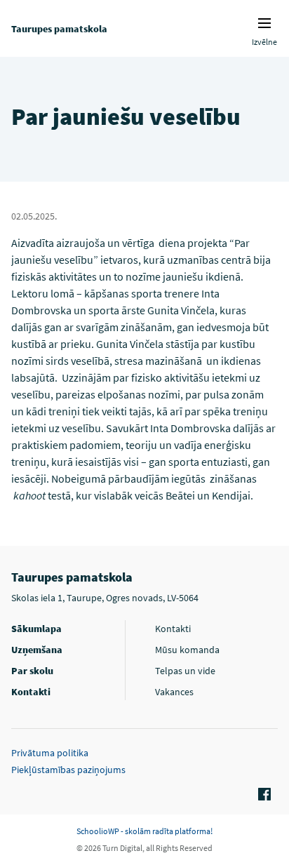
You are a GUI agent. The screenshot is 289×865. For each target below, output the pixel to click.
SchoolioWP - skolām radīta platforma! (144, 831)
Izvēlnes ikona (264, 23)
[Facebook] (262, 795)
